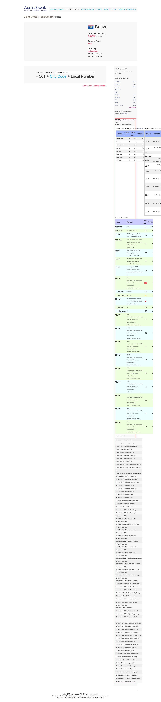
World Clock (110, 9)
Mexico (117, 95)
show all (140, 128)
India (116, 92)
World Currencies (127, 9)
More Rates (132, 107)
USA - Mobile (119, 105)
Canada (117, 84)
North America (46, 17)
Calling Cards (56, 9)
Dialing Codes (72, 9)
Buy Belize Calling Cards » (94, 86)
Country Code (94, 41)
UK (116, 100)
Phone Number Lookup (91, 9)
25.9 (134, 82)
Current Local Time (96, 34)
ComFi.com (124, 113)
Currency (92, 49)
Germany (118, 89)
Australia (117, 82)
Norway (117, 97)
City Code (58, 76)
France (117, 87)
